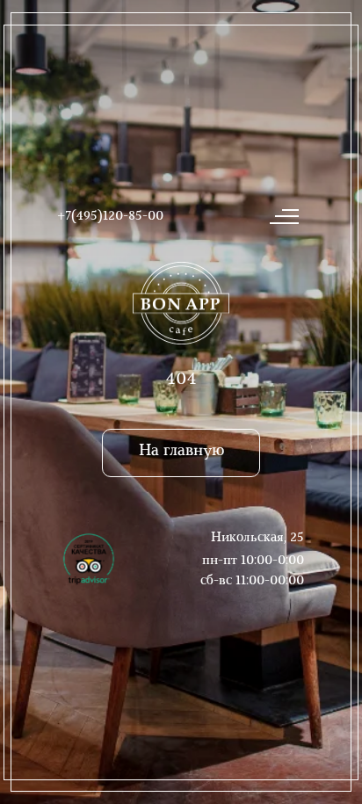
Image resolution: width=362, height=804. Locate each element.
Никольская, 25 (257, 538)
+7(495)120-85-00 (110, 216)
